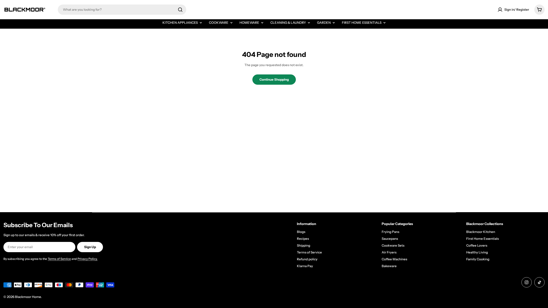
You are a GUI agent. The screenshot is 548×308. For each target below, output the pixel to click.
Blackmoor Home (28, 297)
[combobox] (122, 9)
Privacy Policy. (87, 259)
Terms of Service (59, 259)
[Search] (180, 9)
